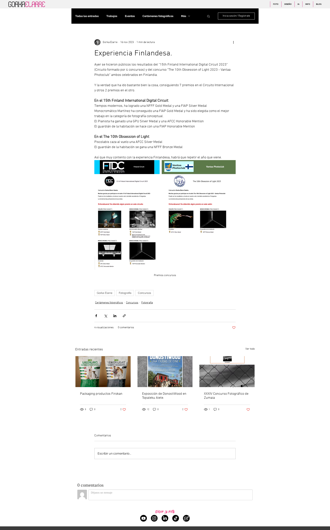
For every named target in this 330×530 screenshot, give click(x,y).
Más (183, 16)
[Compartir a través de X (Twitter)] (105, 316)
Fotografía (147, 302)
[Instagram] (154, 518)
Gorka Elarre (104, 292)
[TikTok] (175, 518)
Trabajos (111, 16)
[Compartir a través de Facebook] (96, 316)
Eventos (130, 16)
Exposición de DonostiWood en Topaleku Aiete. (164, 396)
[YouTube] (143, 518)
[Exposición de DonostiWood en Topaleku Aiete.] (165, 371)
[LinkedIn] (165, 518)
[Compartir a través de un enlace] (124, 316)
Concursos (144, 292)
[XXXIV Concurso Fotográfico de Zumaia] (227, 371)
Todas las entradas (87, 16)
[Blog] (186, 518)
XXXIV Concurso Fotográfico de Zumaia (226, 396)
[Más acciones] (233, 42)
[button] (208, 16)
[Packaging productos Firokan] (103, 371)
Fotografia (125, 292)
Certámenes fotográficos (157, 16)
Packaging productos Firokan (101, 394)
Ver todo (250, 349)
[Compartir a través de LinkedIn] (115, 316)
